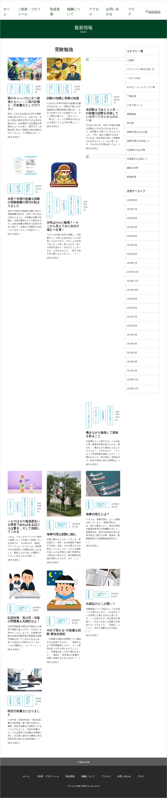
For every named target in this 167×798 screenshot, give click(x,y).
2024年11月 (132, 388)
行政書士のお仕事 (28, 89)
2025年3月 (132, 352)
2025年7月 (132, 317)
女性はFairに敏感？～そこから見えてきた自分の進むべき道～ (63, 226)
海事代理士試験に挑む (61, 534)
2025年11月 (132, 281)
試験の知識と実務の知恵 (63, 98)
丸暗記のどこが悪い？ (100, 603)
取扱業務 (55, 11)
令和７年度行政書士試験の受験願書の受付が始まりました (24, 202)
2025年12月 (132, 272)
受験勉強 (20, 89)
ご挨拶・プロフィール (29, 11)
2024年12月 (132, 379)
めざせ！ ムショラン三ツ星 (141, 87)
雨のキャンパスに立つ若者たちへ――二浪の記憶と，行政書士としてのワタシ (24, 103)
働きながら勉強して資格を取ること (102, 434)
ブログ (131, 11)
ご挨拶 (130, 60)
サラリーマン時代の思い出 (50, 205)
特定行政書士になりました (24, 712)
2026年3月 (132, 245)
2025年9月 (132, 299)
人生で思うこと (11, 89)
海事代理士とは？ (97, 514)
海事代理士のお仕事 (71, 205)
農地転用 (131, 177)
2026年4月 (132, 236)
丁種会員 (131, 96)
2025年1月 (132, 370)
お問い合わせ (112, 11)
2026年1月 (132, 263)
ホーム (6, 11)
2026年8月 (132, 200)
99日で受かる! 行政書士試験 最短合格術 (64, 632)
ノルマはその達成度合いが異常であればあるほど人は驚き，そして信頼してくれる (24, 526)
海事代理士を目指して (62, 525)
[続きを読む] (14, 137)
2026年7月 (132, 209)
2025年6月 (132, 326)
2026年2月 (132, 254)
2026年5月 (132, 227)
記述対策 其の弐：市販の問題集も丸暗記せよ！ (24, 619)
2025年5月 (132, 335)
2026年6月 (132, 218)
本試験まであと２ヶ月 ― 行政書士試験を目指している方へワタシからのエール (102, 115)
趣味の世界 (132, 168)
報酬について (73, 11)
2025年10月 (132, 290)
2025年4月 (132, 343)
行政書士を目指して (106, 99)
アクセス (94, 11)
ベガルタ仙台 (134, 78)
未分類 (130, 123)
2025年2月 (132, 361)
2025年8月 (132, 308)
